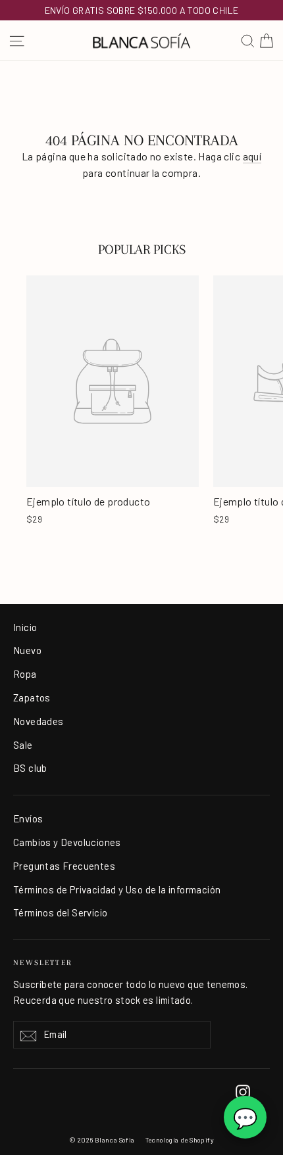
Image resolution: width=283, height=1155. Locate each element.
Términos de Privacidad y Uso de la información (116, 889)
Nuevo (27, 650)
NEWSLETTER (42, 962)
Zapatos (32, 697)
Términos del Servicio (60, 912)
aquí (252, 156)
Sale (23, 745)
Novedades (38, 721)
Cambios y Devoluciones (67, 842)
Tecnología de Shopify (179, 1140)
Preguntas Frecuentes (64, 866)
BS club (30, 768)
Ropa (25, 674)
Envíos (28, 818)
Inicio (25, 627)
